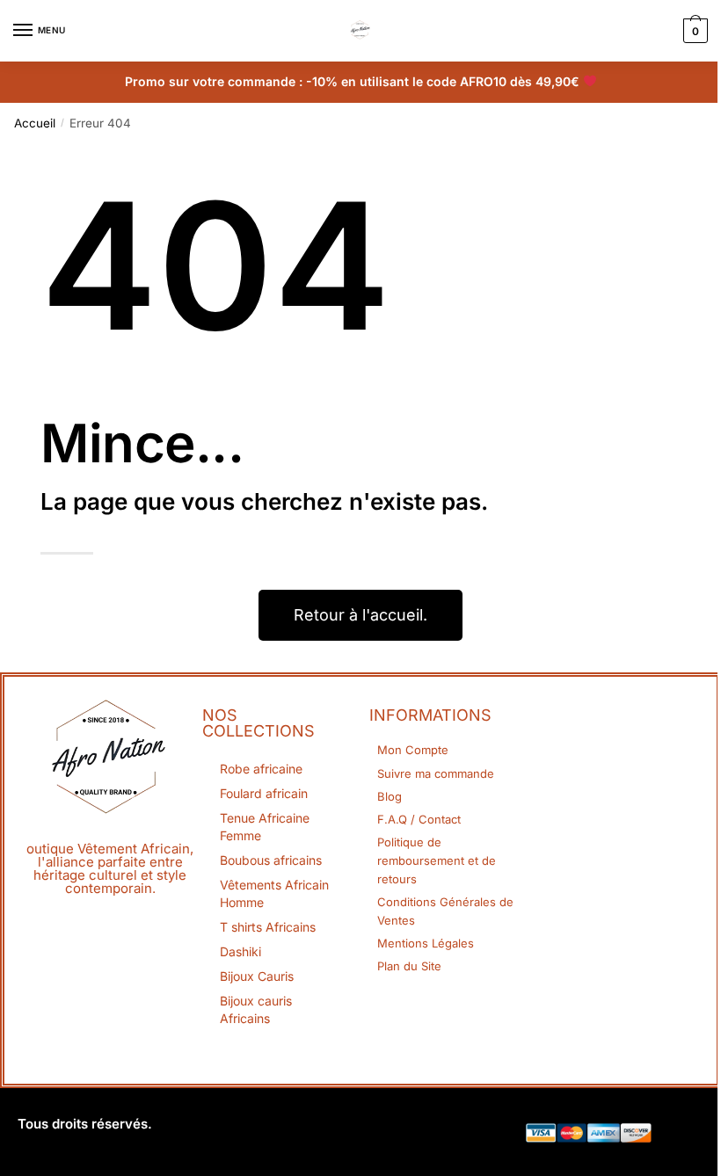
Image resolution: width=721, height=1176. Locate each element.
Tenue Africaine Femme (265, 826)
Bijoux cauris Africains (256, 1009)
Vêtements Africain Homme (274, 893)
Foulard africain (264, 793)
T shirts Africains (268, 926)
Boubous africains (271, 860)
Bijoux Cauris (257, 976)
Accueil (34, 123)
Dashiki (240, 951)
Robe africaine (261, 768)
